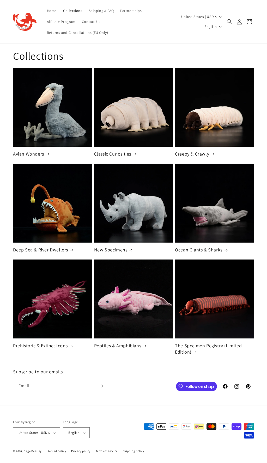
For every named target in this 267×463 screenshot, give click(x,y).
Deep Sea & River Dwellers (40, 250)
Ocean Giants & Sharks (198, 250)
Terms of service (107, 451)
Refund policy (56, 451)
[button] (229, 21)
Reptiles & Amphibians (117, 346)
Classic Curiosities (112, 154)
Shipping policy (133, 451)
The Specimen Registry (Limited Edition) (208, 349)
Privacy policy (80, 451)
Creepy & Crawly (192, 154)
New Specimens (111, 250)
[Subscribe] (101, 386)
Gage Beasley (33, 451)
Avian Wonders (28, 154)
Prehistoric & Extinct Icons (40, 346)
